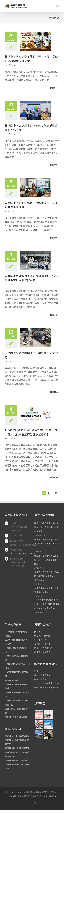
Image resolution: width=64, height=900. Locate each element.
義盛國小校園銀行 (13, 680)
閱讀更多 (54, 87)
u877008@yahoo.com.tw (20, 553)
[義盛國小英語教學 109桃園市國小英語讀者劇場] (39, 725)
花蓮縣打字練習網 (42, 643)
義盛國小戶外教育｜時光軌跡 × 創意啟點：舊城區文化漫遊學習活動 (32, 278)
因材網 (37, 631)
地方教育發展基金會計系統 (46, 683)
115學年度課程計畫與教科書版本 (16, 641)
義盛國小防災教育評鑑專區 (17, 748)
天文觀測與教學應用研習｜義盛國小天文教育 (46, 590)
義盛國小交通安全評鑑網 (16, 760)
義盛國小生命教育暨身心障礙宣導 (17, 742)
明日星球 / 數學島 (42, 635)
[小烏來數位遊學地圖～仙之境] (48, 725)
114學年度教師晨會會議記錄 (16, 649)
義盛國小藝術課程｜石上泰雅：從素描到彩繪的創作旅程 (46, 543)
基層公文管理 (40, 679)
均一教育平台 (40, 639)
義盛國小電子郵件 (42, 651)
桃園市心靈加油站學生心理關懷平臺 (17, 702)
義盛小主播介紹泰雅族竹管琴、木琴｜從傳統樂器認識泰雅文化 (46, 527)
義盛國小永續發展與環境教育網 (17, 766)
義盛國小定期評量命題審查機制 (17, 686)
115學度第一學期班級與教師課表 (16, 633)
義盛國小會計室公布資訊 (16, 716)
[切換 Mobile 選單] (57, 6)
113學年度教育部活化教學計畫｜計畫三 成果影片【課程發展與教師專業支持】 (31, 432)
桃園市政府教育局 (42, 675)
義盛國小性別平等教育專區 (17, 736)
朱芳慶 (13, 796)
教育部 (37, 671)
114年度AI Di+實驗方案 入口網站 (17, 666)
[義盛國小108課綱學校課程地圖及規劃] (39, 715)
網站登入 (52, 796)
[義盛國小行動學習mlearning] (48, 734)
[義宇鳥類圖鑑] (39, 734)
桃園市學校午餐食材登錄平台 (17, 710)
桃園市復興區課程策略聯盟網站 (46, 689)
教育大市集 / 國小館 (43, 647)
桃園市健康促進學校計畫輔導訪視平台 (17, 754)
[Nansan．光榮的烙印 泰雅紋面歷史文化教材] (48, 715)
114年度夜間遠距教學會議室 (16, 657)
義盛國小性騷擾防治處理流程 (17, 694)
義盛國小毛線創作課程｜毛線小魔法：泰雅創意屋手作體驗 (46, 559)
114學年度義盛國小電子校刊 (16, 674)
